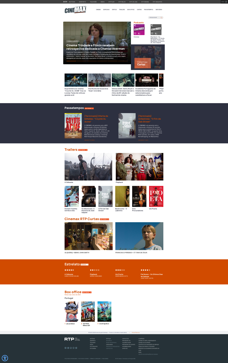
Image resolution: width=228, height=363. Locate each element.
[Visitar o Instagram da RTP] (71, 348)
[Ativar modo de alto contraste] (5, 358)
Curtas (139, 9)
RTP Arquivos (157, 2)
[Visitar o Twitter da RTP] (68, 348)
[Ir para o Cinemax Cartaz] (147, 57)
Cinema (98, 9)
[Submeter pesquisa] (161, 17)
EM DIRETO (109, 340)
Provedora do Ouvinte (128, 344)
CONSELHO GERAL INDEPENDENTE (147, 340)
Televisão (93, 2)
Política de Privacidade (71, 358)
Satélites (124, 348)
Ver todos (104, 219)
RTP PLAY (108, 338)
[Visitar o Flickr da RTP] (76, 348)
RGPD (139, 352)
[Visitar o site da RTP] (65, 2)
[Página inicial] (75, 9)
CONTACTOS (125, 338)
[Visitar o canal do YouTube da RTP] (74, 348)
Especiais (106, 9)
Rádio (103, 2)
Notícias (72, 2)
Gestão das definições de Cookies (148, 354)
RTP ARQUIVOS (93, 346)
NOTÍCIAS (92, 338)
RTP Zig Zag (133, 2)
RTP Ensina (145, 2)
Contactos (109, 348)
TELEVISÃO (92, 342)
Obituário (159, 9)
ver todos (88, 108)
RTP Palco (122, 2)
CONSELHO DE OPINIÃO (144, 342)
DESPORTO (92, 340)
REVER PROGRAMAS (111, 342)
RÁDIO (91, 344)
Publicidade (105, 358)
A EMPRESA (141, 338)
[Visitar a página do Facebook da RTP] (66, 348)
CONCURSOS (109, 344)
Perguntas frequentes (112, 346)
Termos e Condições (95, 358)
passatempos (148, 9)
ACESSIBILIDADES (126, 346)
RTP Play (112, 2)
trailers (122, 9)
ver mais (84, 264)
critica (114, 9)
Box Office (130, 9)
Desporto (82, 2)
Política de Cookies (83, 358)
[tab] (71, 61)
